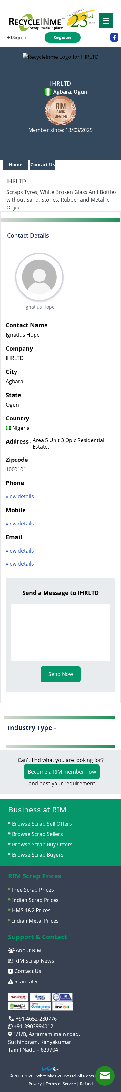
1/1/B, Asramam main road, (46, 1034)
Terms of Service (61, 1084)
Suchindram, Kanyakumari (40, 1041)
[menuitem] (60, 19)
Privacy (35, 1084)
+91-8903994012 (33, 1026)
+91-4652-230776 (36, 1018)
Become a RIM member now (62, 771)
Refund (86, 1084)
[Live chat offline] (105, 1076)
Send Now (60, 674)
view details (20, 496)
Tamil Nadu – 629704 (33, 1049)
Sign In (20, 37)
